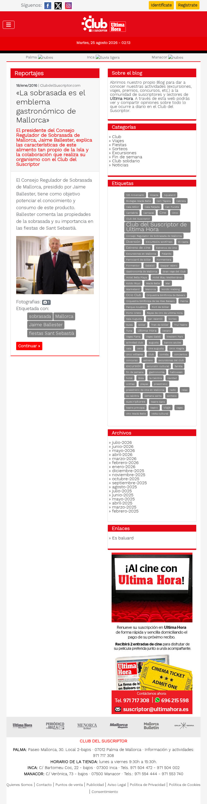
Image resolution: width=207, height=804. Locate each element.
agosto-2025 (124, 486)
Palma (184, 301)
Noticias (120, 164)
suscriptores (135, 401)
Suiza (129, 324)
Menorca (150, 289)
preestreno (160, 383)
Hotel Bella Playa (136, 277)
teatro (154, 407)
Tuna (129, 330)
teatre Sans (158, 401)
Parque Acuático (136, 307)
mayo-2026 (123, 450)
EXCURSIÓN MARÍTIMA (159, 241)
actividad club (134, 342)
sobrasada (40, 316)
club (151, 354)
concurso (132, 360)
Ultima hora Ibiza (55, 725)
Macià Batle (153, 283)
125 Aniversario (135, 195)
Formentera (164, 259)
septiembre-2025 (129, 482)
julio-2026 (122, 442)
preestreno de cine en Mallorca (145, 389)
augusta (153, 342)
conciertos (180, 354)
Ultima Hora (147, 330)
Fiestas (119, 144)
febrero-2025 (125, 511)
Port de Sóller (160, 307)
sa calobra (132, 395)
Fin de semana (127, 156)
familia (178, 366)
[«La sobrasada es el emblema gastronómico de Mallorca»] (55, 264)
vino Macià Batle (136, 413)
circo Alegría (176, 348)
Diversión (133, 242)
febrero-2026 (125, 462)
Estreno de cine (138, 248)
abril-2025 (122, 502)
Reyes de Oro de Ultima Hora (164, 312)
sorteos (172, 395)
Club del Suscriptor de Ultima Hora (156, 227)
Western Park (175, 336)
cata (128, 348)
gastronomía (156, 372)
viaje (167, 407)
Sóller (142, 324)
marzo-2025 (124, 507)
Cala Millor (132, 206)
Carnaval (148, 212)
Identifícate (161, 5)
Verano (166, 330)
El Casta (183, 241)
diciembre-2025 (128, 470)
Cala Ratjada (152, 206)
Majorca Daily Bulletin (152, 725)
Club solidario (126, 160)
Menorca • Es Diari (87, 725)
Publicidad (95, 785)
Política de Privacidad (147, 785)
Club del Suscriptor (138, 218)
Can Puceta (172, 206)
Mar (167, 283)
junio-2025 (122, 494)
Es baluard (123, 537)
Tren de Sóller (159, 324)
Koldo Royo (133, 283)
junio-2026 (122, 446)
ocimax (130, 383)
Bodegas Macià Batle (138, 200)
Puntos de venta (69, 785)
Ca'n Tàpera (164, 200)
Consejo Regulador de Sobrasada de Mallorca (154, 235)
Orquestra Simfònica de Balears (166, 295)
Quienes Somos (19, 785)
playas (144, 383)
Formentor (133, 265)
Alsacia (154, 195)
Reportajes (29, 73)
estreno (148, 360)
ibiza (141, 378)
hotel (129, 378)
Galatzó (150, 265)
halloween (176, 372)
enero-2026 (123, 466)
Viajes (118, 140)
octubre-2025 (125, 478)
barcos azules (172, 342)
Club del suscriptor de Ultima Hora (103, 25)
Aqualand (169, 195)
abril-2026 (122, 454)
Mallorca (64, 316)
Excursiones (124, 152)
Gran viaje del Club (174, 271)
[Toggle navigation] (9, 25)
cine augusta (156, 348)
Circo (175, 212)
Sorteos (119, 148)
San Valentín (155, 318)
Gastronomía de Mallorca (141, 271)
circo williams (134, 354)
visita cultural (159, 413)
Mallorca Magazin (119, 725)
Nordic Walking (170, 289)
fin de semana (134, 372)
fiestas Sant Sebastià (51, 333)
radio (173, 389)
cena (140, 348)
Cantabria (132, 212)
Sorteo (172, 318)
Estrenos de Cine (166, 247)
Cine (163, 213)
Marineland (133, 289)
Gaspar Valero (168, 265)
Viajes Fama (133, 336)
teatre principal (135, 407)
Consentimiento (105, 792)
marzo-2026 (124, 458)
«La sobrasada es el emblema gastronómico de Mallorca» (50, 106)
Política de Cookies (185, 785)
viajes (179, 407)
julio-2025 (122, 490)
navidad (172, 378)
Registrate (187, 5)
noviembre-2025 (128, 474)
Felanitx (166, 253)
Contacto (44, 785)
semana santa (152, 395)
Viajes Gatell (153, 336)
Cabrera (181, 200)
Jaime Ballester (46, 324)
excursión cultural (158, 366)
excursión (133, 366)
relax (185, 389)
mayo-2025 (123, 498)
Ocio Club (133, 295)
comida (164, 354)
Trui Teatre (180, 324)
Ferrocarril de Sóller (138, 259)
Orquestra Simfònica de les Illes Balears (150, 301)
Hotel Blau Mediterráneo (167, 277)
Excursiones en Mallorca (141, 253)
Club (116, 136)
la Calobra (155, 378)
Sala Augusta (134, 318)
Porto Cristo (133, 312)
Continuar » (29, 345)
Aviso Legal (117, 785)
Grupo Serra (184, 725)
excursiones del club (171, 360)
